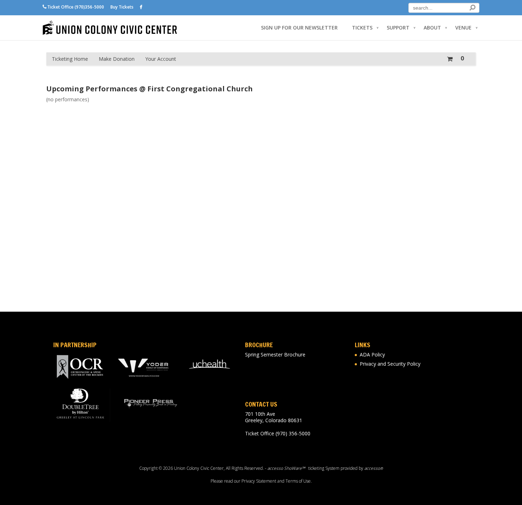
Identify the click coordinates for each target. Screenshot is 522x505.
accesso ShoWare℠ (286, 468)
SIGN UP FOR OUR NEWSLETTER (299, 28)
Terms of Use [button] (298, 481)
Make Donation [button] (117, 58)
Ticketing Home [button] (70, 58)
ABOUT (432, 28)
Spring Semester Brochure (275, 354)
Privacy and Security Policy (390, 363)
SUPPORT (398, 28)
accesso (373, 468)
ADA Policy (372, 354)
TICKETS (362, 28)
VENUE (463, 28)
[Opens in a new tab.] (141, 7)
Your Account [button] (160, 58)
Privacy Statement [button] (258, 481)
